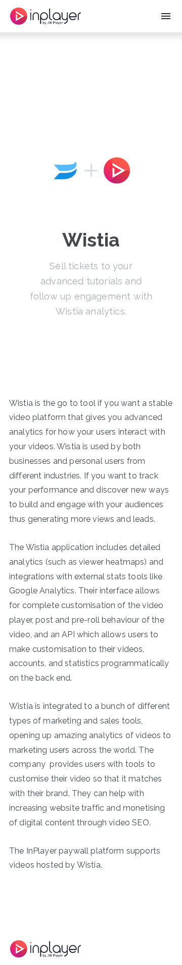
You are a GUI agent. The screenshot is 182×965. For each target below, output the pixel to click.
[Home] (45, 16)
